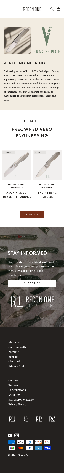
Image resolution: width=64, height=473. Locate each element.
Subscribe (32, 283)
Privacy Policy (17, 404)
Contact (13, 380)
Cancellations (17, 390)
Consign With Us (19, 347)
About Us (14, 342)
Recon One (24, 455)
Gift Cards (14, 361)
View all (32, 214)
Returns (13, 385)
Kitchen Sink (16, 366)
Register (13, 357)
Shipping (14, 395)
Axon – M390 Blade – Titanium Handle (16, 195)
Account (13, 352)
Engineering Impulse (47, 195)
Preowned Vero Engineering (16, 186)
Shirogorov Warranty (21, 399)
